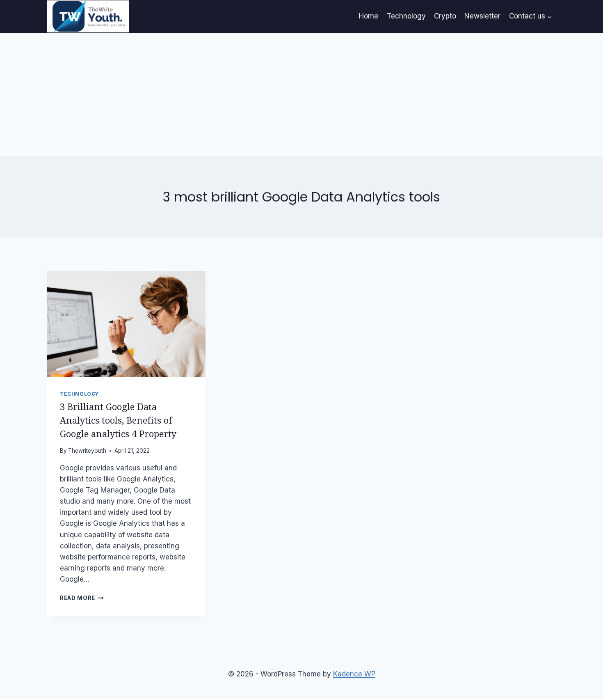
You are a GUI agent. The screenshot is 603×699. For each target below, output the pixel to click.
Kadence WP (354, 674)
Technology (406, 16)
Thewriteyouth (87, 450)
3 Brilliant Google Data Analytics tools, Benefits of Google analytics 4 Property (118, 420)
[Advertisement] (301, 94)
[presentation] (126, 324)
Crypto (445, 16)
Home (368, 16)
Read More (82, 598)
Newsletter (482, 16)
